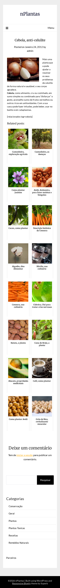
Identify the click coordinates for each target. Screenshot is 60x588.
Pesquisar (45, 480)
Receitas (13, 535)
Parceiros (11, 557)
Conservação (15, 506)
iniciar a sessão (24, 455)
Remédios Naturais (19, 542)
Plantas (13, 520)
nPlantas (30, 14)
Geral (12, 513)
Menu (51, 27)
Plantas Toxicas (17, 528)
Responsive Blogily (21, 583)
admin (30, 50)
